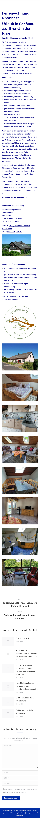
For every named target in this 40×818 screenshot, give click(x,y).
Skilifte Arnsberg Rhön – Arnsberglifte (25, 711)
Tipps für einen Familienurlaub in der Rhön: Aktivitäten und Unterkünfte (26, 654)
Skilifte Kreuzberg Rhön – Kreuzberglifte (25, 699)
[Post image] (8, 641)
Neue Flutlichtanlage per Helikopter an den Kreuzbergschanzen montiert (27, 686)
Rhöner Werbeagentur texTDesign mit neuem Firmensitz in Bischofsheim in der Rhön (26, 669)
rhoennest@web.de (14, 232)
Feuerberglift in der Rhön (25, 638)
